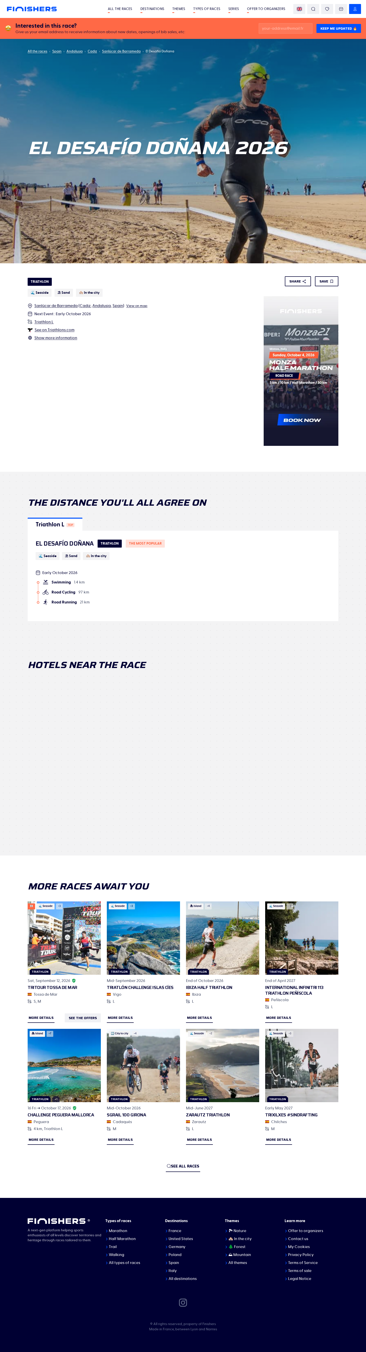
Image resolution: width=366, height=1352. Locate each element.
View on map (136, 306)
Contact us (298, 1239)
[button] (55, 524)
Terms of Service (303, 1263)
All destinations (183, 1279)
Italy (173, 1271)
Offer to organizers (266, 9)
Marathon (118, 1231)
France (175, 1231)
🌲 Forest (236, 1247)
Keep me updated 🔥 (338, 28)
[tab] (55, 524)
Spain (56, 51)
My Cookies (299, 1247)
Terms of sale (299, 1271)
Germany (177, 1247)
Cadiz (92, 51)
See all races (185, 1166)
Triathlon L (44, 322)
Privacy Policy (301, 1255)
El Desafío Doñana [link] (160, 51)
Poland (175, 1255)
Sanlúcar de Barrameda (121, 51)
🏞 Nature (237, 1231)
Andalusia (74, 51)
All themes (237, 1263)
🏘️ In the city (240, 1239)
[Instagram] (183, 1302)
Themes (178, 9)
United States (181, 1239)
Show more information (55, 338)
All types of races (124, 1263)
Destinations (152, 9)
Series (233, 9)
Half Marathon (122, 1239)
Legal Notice (299, 1279)
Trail (113, 1247)
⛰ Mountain (239, 1255)
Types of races (206, 9)
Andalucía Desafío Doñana (320, 251)
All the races (120, 9)
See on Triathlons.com (54, 330)
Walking (116, 1255)
